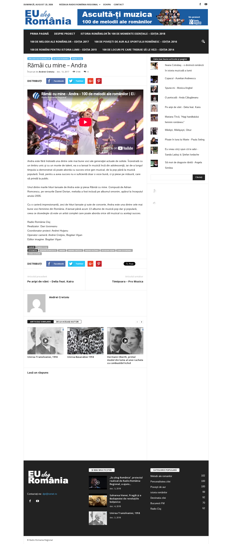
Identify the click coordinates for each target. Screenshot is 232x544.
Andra (62, 250)
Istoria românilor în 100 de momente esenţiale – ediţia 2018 (123, 33)
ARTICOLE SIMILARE (40, 321)
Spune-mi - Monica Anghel (178, 88)
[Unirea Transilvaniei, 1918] (45, 340)
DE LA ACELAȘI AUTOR (67, 321)
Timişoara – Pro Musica (127, 281)
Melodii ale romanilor (39, 58)
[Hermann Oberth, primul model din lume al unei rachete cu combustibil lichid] (125, 340)
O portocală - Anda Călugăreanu (181, 97)
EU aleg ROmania (61, 58)
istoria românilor (158, 492)
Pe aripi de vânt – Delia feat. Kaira (50, 281)
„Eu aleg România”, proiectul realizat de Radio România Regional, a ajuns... (126, 481)
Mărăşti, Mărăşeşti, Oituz (178, 130)
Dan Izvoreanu (124, 250)
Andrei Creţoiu (75, 250)
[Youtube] (206, 4)
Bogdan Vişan (108, 250)
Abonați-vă (196, 207)
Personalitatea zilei (160, 481)
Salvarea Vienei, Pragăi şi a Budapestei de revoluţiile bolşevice (125, 498)
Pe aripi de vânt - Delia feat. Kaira (182, 107)
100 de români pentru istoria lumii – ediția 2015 (63, 49)
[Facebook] (200, 4)
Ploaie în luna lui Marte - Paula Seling (184, 139)
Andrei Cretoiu (46, 71)
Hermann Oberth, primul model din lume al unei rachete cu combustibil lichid (125, 360)
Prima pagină (39, 33)
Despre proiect (64, 33)
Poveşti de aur (158, 487)
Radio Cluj (77, 58)
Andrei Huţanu (92, 250)
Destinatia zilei (158, 498)
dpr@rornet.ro (50, 494)
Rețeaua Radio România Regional (78, 4)
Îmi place (197, 196)
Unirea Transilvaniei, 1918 (42, 357)
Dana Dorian (34, 254)
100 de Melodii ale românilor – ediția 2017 (59, 41)
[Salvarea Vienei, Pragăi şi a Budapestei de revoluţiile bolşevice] (98, 500)
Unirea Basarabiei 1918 (80, 357)
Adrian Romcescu (48, 250)
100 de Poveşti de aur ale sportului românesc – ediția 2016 (135, 41)
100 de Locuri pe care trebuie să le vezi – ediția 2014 (138, 49)
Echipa (107, 4)
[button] (203, 42)
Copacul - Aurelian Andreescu (180, 78)
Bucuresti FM (157, 503)
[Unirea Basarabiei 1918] (85, 340)
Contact (119, 4)
